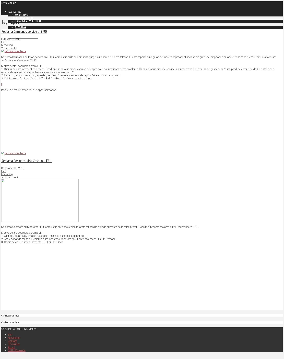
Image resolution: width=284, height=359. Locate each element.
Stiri (10, 334)
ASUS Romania (16, 350)
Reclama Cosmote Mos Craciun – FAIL (26, 160)
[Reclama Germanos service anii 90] (13, 51)
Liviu (3, 41)
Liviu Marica (8, 2)
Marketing (7, 45)
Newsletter (14, 337)
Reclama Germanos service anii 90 (24, 31)
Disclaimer (14, 344)
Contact (12, 341)
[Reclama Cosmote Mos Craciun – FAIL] (40, 221)
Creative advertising (28, 21)
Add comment (9, 177)
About (11, 347)
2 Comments (8, 48)
